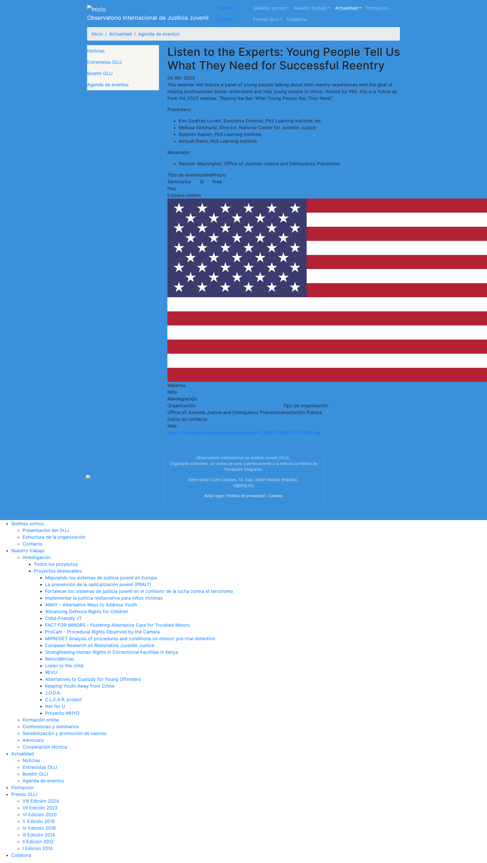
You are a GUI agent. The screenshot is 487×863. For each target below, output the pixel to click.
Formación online (41, 720)
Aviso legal (213, 495)
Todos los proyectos (56, 564)
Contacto (33, 544)
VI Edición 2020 (40, 814)
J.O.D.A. (53, 692)
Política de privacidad (246, 495)
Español (226, 8)
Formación (377, 8)
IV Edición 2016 (39, 828)
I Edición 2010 (38, 848)
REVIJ (51, 672)
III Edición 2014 (39, 835)
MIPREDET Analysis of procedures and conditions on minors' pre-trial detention (130, 638)
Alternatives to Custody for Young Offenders (93, 679)
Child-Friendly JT (63, 618)
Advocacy (33, 740)
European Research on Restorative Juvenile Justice (99, 645)
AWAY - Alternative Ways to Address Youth (91, 604)
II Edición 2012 (38, 841)
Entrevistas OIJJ (104, 62)
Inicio (97, 34)
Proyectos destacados (58, 571)
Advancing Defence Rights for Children (86, 611)
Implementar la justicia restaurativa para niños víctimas (104, 598)
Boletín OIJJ (100, 73)
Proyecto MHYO (62, 713)
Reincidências (59, 659)
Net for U (55, 706)
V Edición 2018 (39, 821)
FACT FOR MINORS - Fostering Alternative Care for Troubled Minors (117, 625)
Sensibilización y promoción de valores (64, 733)
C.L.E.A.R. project (63, 699)
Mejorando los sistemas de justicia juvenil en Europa (101, 577)
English (225, 19)
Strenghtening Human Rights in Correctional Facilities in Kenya (111, 652)
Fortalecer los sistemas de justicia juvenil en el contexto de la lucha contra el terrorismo (139, 591)
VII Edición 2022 (40, 808)
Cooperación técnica (45, 747)
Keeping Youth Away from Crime (79, 686)
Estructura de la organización (54, 537)
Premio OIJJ (266, 19)
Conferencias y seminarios (51, 726)
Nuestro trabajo (310, 8)
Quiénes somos (269, 8)
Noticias (96, 51)
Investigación (37, 557)
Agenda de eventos (159, 34)
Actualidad (346, 8)
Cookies (275, 495)
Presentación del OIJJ (46, 530)
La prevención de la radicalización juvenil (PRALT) (98, 584)
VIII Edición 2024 (41, 801)
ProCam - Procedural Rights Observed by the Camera (102, 632)
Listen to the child (64, 665)
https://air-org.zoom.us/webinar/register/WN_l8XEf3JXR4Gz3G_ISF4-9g (243, 432)
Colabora (297, 19)
